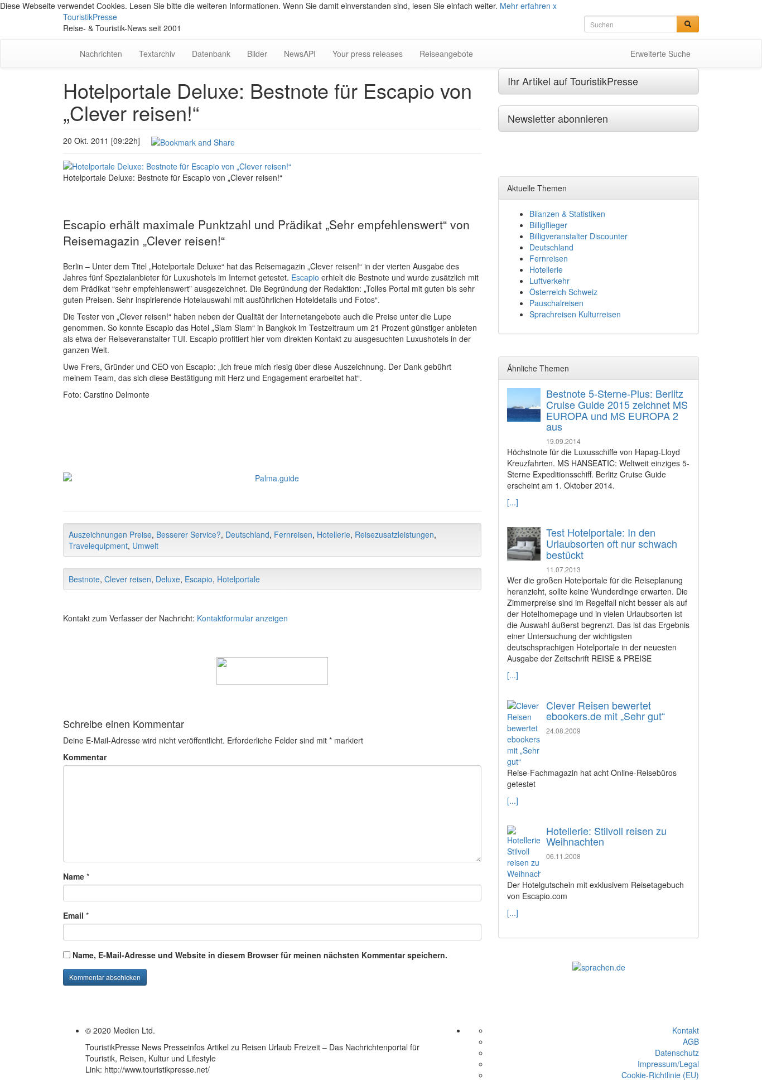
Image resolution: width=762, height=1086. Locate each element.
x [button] (555, 5)
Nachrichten (101, 53)
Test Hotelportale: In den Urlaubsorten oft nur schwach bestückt (611, 543)
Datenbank (211, 53)
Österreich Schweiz (563, 291)
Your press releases (367, 53)
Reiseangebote (446, 53)
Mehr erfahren (525, 5)
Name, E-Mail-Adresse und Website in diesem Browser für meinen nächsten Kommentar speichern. (260, 954)
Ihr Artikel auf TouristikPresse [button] (573, 81)
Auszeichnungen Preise (110, 534)
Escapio (305, 277)
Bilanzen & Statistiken (567, 213)
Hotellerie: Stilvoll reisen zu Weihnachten (606, 836)
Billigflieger (548, 224)
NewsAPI (300, 53)
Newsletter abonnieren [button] (558, 118)
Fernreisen (293, 534)
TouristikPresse (90, 16)
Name (73, 876)
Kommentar (85, 756)
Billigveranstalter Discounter (578, 236)
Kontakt (685, 1030)
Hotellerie (333, 534)
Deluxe (168, 579)
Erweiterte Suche (660, 53)
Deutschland (247, 534)
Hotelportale (238, 579)
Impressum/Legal (668, 1063)
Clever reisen (127, 579)
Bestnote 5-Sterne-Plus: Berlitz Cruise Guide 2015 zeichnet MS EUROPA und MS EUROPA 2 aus (617, 409)
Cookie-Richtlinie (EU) (660, 1074)
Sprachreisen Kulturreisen (575, 314)
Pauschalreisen (556, 302)
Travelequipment (98, 545)
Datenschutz (677, 1052)
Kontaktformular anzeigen (242, 618)
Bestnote (84, 579)
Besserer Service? (188, 534)
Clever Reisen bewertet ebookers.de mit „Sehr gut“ (605, 710)
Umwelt (145, 545)
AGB (691, 1041)
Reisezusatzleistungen (394, 534)
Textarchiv (157, 53)
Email (73, 915)
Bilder (257, 53)
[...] (512, 502)
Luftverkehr (549, 280)
